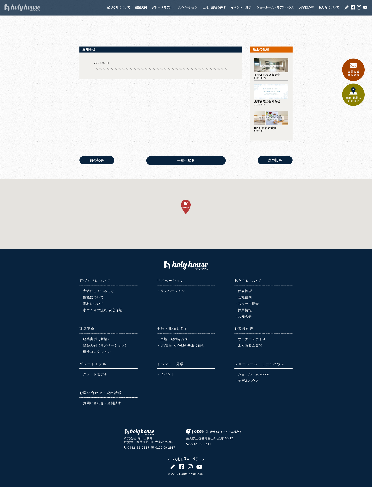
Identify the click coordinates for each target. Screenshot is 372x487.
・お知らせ (243, 316)
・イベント (165, 374)
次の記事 (275, 160)
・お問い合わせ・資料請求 (100, 403)
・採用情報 (243, 310)
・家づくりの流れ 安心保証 (100, 310)
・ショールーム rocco (251, 374)
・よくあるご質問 (248, 345)
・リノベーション (171, 291)
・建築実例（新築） (95, 339)
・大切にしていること (96, 291)
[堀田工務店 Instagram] (359, 8)
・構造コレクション (95, 352)
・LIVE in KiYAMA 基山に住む (181, 345)
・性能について (91, 297)
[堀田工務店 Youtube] (365, 7)
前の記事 (97, 160)
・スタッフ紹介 (246, 304)
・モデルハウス (246, 381)
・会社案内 (243, 297)
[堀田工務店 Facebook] (353, 8)
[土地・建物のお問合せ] (353, 105)
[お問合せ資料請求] (353, 80)
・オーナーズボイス (250, 339)
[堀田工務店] (186, 268)
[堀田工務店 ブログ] (346, 8)
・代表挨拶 (243, 291)
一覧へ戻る (186, 160)
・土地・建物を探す (172, 339)
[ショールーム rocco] (213, 433)
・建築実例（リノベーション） (103, 345)
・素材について (91, 304)
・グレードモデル (93, 374)
